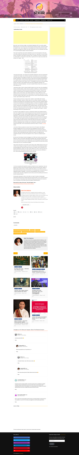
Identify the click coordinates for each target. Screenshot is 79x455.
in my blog (44, 123)
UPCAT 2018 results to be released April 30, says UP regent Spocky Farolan (39, 318)
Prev (16, 253)
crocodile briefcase (21, 379)
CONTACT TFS (49, 20)
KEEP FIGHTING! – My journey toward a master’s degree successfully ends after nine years (21, 322)
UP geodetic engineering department (20, 233)
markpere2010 (21, 345)
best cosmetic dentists (21, 394)
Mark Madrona (38, 269)
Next (45, 253)
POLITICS (22, 20)
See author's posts (26, 204)
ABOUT (17, 20)
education (34, 269)
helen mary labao (17, 231)
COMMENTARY (37, 20)
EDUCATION (27, 20)
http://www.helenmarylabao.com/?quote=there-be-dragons (23, 183)
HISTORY (31, 20)
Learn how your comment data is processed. (33, 429)
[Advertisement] (30, 37)
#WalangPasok (43, 20)
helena (19, 334)
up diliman (43, 269)
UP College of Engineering (40, 231)
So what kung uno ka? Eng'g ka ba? (28, 231)
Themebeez (21, 453)
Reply (16, 340)
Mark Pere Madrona (26, 190)
